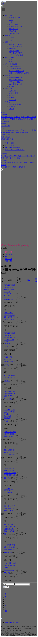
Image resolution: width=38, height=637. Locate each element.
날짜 (29, 280)
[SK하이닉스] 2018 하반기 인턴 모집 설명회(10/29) (9, 361)
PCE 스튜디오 (10, 158)
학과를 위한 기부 (15, 26)
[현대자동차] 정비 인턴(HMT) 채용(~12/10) (10, 434)
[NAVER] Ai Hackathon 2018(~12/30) (8, 490)
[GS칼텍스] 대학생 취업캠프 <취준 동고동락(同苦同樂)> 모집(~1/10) (10, 473)
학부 (11, 60)
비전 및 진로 (14, 24)
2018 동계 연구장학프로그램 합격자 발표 (9, 508)
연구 (6, 42)
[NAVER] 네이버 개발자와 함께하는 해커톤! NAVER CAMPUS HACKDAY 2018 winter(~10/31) (9, 292)
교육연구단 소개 (15, 66)
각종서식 (12, 106)
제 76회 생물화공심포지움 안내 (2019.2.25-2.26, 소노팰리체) (9, 529)
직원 (11, 40)
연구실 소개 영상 (15, 46)
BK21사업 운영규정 (16, 71)
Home (3, 112)
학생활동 (8, 75)
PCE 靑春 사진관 (15, 84)
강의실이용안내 (7, 167)
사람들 (7, 35)
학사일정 (12, 97)
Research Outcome (15, 44)
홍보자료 (12, 31)
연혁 (11, 22)
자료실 (7, 102)
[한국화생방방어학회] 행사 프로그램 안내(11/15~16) (10, 395)
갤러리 (11, 109)
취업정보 (12, 100)
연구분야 (12, 48)
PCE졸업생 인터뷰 (21, 156)
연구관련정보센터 (16, 55)
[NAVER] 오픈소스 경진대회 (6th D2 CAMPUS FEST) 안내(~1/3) (9, 415)
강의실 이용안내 (15, 104)
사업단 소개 (9, 143)
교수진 (11, 38)
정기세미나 (12, 162)
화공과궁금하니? (15, 77)
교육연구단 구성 (15, 68)
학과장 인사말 (14, 17)
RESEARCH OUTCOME (10, 130)
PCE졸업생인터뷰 (16, 80)
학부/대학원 (9, 57)
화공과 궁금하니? (7, 156)
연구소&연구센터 (15, 53)
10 (6, 611)
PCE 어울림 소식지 (19, 119)
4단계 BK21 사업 (11, 64)
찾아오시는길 (14, 33)
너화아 (11, 86)
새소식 (11, 95)
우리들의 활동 (14, 82)
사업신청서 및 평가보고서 (19, 73)
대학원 (11, 62)
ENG (2, 4)
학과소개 (8, 15)
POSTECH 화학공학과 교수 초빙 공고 (10, 378)
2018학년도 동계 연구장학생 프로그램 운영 (9, 452)
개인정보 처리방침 (12, 622)
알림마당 (8, 89)
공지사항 (12, 91)
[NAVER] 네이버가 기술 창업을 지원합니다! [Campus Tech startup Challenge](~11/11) (9, 339)
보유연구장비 (14, 51)
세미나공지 (13, 93)
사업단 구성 (9, 145)
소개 (11, 20)
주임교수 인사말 (7, 117)
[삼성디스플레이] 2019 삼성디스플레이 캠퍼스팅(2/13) (10, 548)
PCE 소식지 (13, 29)
